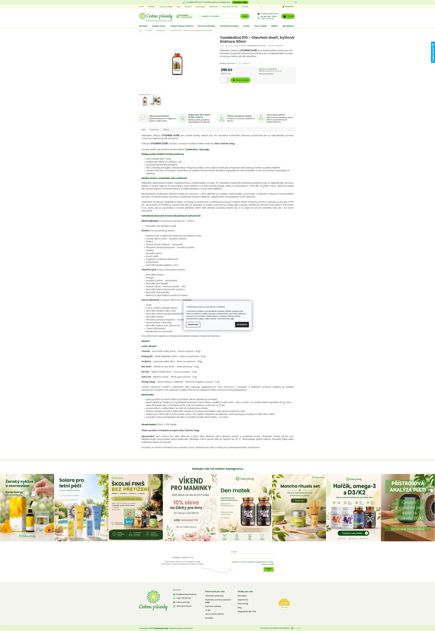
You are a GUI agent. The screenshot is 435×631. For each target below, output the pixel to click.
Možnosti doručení (266, 74)
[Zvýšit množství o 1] (228, 78)
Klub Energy (200, 7)
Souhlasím (242, 324)
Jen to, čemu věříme (214, 614)
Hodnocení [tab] (154, 129)
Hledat (244, 16)
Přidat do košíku (242, 80)
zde (232, 318)
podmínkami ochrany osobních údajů (265, 563)
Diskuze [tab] (166, 129)
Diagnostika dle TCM (229, 7)
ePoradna (242, 596)
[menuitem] (143, 26)
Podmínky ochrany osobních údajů (218, 601)
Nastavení (193, 324)
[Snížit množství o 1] (228, 81)
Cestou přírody (183, 602)
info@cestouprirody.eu (270, 14)
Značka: (276, 45)
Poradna (188, 7)
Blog (178, 7)
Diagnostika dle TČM (247, 611)
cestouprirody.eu (183, 606)
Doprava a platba (166, 7)
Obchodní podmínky (214, 596)
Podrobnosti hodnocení (256, 46)
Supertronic (213, 7)
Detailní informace (227, 63)
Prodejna (151, 7)
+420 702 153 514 (268, 17)
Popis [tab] (143, 129)
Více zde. (204, 149)
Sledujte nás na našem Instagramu (217, 469)
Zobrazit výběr (240, 2)
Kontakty (245, 7)
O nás (141, 7)
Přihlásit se (289, 6)
